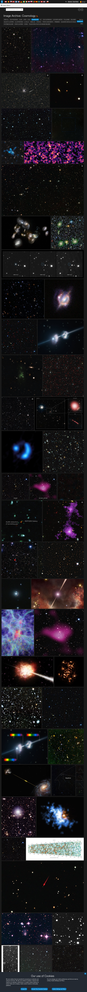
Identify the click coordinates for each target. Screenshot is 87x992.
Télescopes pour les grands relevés (39, 24)
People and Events (48, 22)
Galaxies (73, 19)
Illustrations (19, 22)
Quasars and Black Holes (68, 22)
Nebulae (32, 22)
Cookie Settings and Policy (59, 989)
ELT (41, 19)
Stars (26, 24)
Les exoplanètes (57, 19)
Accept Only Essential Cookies (39, 989)
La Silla (26, 22)
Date (82, 23)
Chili (29, 19)
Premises (57, 22)
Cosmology (35, 19)
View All (6, 19)
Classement (80, 21)
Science (70, 1)
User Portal (75, 1)
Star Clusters (19, 24)
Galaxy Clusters (9, 22)
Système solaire (8, 24)
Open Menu (6, 5)
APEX (25, 19)
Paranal (39, 22)
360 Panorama (14, 19)
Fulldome (66, 19)
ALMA (20, 19)
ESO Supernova (47, 19)
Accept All (23, 989)
